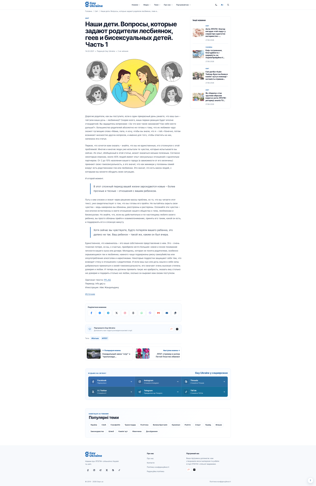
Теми (156, 5)
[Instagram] (125, 313)
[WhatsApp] (141, 313)
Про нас (167, 5)
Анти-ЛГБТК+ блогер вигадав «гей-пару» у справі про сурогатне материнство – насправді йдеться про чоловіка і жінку (216, 35)
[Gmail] (158, 313)
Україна (209, 47)
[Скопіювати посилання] (175, 313)
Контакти (150, 463)
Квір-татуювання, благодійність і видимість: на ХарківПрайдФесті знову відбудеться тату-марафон (214, 56)
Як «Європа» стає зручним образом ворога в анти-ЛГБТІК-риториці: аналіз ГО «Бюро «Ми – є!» (216, 98)
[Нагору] (310, 480)
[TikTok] (119, 470)
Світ (96, 11)
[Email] (166, 313)
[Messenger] (100, 313)
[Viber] (150, 313)
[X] (116, 313)
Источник (90, 294)
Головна (88, 11)
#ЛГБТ (105, 338)
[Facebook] (91, 313)
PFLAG (107, 280)
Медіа (146, 5)
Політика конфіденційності (158, 467)
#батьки (95, 338)
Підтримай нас (182, 5)
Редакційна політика (155, 471)
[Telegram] (108, 313)
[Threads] (133, 313)
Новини (135, 5)
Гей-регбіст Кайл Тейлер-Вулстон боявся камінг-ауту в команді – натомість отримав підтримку (217, 77)
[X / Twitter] (106, 470)
